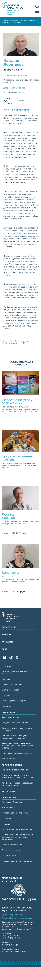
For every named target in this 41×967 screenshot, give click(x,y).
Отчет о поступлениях (12, 845)
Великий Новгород (10, 918)
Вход (4, 649)
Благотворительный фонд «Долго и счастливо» (12, 8)
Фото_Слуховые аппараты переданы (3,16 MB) (20, 342)
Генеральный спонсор (12, 802)
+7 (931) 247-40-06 (11, 938)
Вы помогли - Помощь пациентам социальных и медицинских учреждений (17, 837)
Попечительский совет (12, 684)
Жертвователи (8, 807)
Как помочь (8, 792)
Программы (8, 712)
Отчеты (14, 20)
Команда (6, 679)
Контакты (7, 642)
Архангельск (26, 918)
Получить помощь (12, 765)
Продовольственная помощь (15, 723)
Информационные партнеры (15, 813)
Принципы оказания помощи (15, 770)
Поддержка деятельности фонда (17, 753)
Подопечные (9, 627)
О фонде (6, 667)
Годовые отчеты (9, 856)
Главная (5, 20)
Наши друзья (9, 797)
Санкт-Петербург (10, 915)
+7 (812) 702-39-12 (10, 936)
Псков (21, 915)
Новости (7, 635)
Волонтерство (8, 759)
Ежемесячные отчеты (11, 850)
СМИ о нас (7, 695)
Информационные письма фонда (17, 861)
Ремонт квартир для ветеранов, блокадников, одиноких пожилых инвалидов (17, 746)
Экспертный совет (10, 690)
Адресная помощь (29, 20)
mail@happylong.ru (10, 945)
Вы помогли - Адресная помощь (17, 829)
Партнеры (6, 818)
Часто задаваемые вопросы (14, 701)
